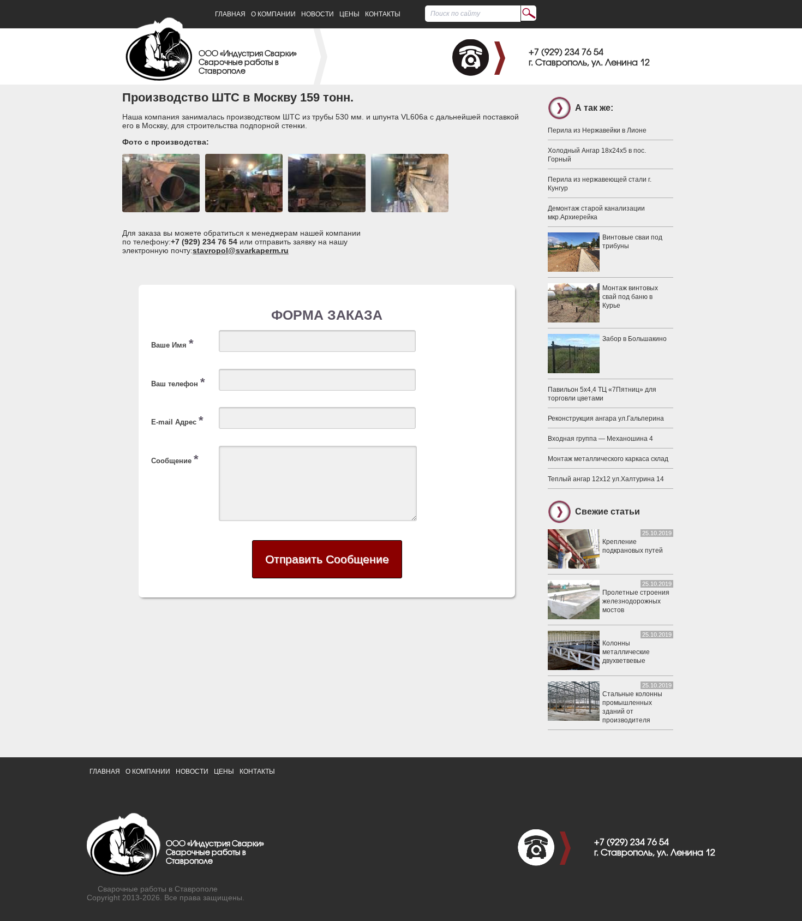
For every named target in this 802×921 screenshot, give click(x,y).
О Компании (273, 14)
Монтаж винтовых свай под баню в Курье (630, 296)
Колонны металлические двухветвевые (626, 652)
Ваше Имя (172, 343)
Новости (317, 14)
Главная (230, 14)
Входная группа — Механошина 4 (600, 438)
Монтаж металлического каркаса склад (608, 459)
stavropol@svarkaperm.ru (241, 250)
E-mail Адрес (177, 420)
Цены (349, 14)
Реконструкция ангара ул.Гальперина (606, 418)
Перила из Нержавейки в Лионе (597, 130)
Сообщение (175, 459)
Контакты (382, 14)
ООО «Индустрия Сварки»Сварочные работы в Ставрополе (248, 63)
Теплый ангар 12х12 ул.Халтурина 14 (606, 479)
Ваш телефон (178, 382)
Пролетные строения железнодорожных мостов (635, 601)
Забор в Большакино (634, 339)
